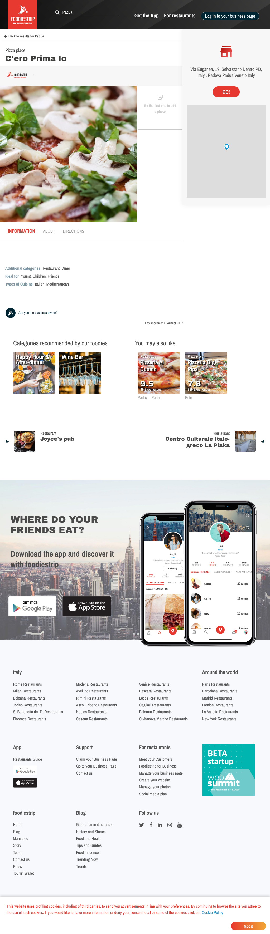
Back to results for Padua (26, 36)
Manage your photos (155, 787)
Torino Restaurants (27, 705)
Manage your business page (161, 773)
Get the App (146, 15)
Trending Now (87, 859)
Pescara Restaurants (155, 691)
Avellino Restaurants (92, 691)
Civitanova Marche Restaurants (163, 719)
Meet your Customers (155, 759)
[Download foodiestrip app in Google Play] (32, 615)
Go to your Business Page (96, 766)
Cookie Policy (212, 912)
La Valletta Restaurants (220, 712)
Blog (16, 831)
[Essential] (25, 786)
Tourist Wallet (23, 873)
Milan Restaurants (27, 691)
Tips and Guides (89, 845)
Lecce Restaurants (153, 698)
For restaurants (180, 15)
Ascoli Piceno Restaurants (96, 705)
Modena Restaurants (92, 684)
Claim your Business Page (96, 759)
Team (17, 852)
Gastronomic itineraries (94, 824)
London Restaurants (217, 705)
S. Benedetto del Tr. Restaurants (38, 712)
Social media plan (153, 794)
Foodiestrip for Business (158, 766)
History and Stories (91, 831)
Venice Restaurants (154, 684)
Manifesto (20, 838)
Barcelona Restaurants (219, 691)
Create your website (154, 780)
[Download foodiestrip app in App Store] (86, 615)
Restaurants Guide (27, 759)
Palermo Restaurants (155, 712)
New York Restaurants (219, 719)
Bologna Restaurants (29, 698)
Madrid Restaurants (217, 698)
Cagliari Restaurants (155, 705)
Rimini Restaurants (91, 698)
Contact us (84, 773)
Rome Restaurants (27, 684)
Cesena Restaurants (92, 719)
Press (17, 866)
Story (17, 845)
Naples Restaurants (91, 712)
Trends (81, 866)
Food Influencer (88, 852)
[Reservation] (25, 774)
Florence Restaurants (29, 719)
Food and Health (89, 838)
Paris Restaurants (216, 684)
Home (17, 824)
